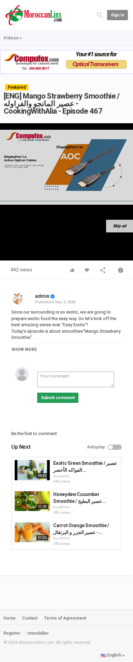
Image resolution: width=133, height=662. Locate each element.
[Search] (100, 15)
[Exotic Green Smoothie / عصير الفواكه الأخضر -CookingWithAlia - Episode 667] (32, 470)
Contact (30, 618)
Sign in (117, 15)
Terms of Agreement (65, 618)
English (114, 655)
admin (42, 296)
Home (9, 618)
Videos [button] (10, 37)
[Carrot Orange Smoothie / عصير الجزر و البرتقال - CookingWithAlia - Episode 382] (32, 532)
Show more (24, 349)
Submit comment (58, 397)
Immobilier (38, 633)
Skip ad (119, 226)
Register (11, 633)
